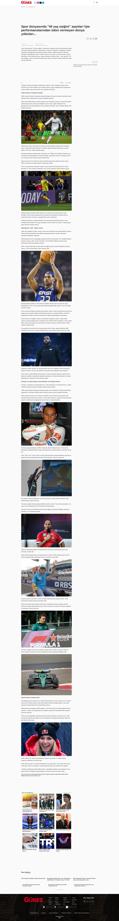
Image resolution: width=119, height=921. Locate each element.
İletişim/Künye (34, 913)
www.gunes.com (59, 916)
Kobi (64, 904)
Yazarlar (73, 897)
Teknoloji (57, 901)
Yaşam (50, 904)
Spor (50, 899)
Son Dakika (74, 904)
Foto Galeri (74, 899)
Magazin (50, 901)
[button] (93, 62)
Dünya (56, 899)
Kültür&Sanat (57, 904)
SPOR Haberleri (31, 6)
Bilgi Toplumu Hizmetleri (81, 913)
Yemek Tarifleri (66, 901)
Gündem (50, 897)
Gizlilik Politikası (66, 913)
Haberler (23, 6)
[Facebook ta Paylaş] (93, 38)
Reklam (44, 913)
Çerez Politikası (53, 913)
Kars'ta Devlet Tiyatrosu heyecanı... (63, 829)
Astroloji (65, 899)
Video (73, 901)
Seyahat (65, 897)
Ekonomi (57, 897)
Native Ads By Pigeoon (67, 792)
